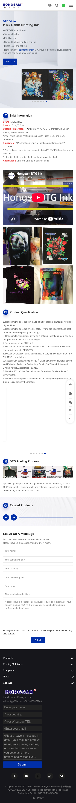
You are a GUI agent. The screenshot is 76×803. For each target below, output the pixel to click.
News (6, 676)
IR (34, 797)
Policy (40, 797)
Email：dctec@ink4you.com (17, 697)
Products (8, 658)
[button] (32, 101)
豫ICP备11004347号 (48, 793)
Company (8, 670)
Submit (38, 640)
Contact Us (10, 61)
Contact (7, 682)
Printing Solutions (12, 664)
